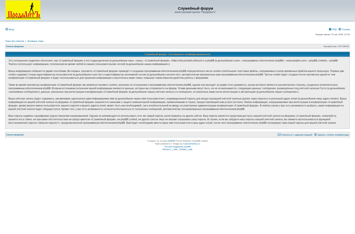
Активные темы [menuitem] (35, 41)
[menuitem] (9, 29)
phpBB (170, 141)
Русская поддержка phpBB (178, 146)
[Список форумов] (23, 10)
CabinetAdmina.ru (191, 144)
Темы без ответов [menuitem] (14, 41)
